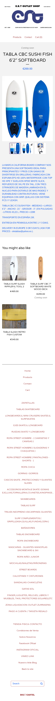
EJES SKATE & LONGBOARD (28, 425)
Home (27, 371)
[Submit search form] (41, 683)
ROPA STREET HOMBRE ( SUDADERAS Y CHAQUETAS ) (28, 449)
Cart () (38, 37)
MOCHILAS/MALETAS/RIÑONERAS (28, 563)
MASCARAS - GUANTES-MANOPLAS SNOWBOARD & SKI (28, 549)
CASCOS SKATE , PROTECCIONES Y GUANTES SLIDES (28, 481)
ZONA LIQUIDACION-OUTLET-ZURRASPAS (28, 605)
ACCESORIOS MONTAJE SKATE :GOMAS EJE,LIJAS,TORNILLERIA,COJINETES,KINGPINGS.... (28, 491)
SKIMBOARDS (28, 499)
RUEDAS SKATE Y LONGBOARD (28, 431)
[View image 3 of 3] (40, 148)
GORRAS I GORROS (28, 473)
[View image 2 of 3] (27, 148)
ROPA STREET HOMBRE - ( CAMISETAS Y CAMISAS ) (28, 440)
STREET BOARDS (28, 569)
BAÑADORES (28, 528)
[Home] (27, 16)
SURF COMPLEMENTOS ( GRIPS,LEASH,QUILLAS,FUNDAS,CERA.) (28, 520)
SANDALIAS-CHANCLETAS (28, 582)
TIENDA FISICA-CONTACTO (27, 624)
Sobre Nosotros (27, 637)
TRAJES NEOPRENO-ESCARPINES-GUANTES (28, 512)
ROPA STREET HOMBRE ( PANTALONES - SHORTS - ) (28, 459)
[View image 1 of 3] (14, 148)
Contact (28, 37)
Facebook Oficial (27, 643)
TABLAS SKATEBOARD (28, 409)
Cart (27, 390)
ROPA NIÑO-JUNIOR (28, 557)
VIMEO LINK (27, 656)
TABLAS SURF (28, 505)
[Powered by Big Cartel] (27, 695)
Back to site (27, 669)
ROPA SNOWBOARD (28, 540)
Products (17, 37)
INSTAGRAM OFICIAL (27, 649)
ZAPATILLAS (27, 403)
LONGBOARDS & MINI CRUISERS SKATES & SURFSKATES (28, 417)
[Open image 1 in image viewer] (27, 108)
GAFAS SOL (28, 589)
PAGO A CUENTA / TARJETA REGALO (28, 611)
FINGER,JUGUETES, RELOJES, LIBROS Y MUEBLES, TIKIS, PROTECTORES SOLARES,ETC (28, 597)
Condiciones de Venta (27, 630)
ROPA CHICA (28, 467)
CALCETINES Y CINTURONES (28, 576)
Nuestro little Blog (27, 662)
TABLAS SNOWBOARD (28, 534)
